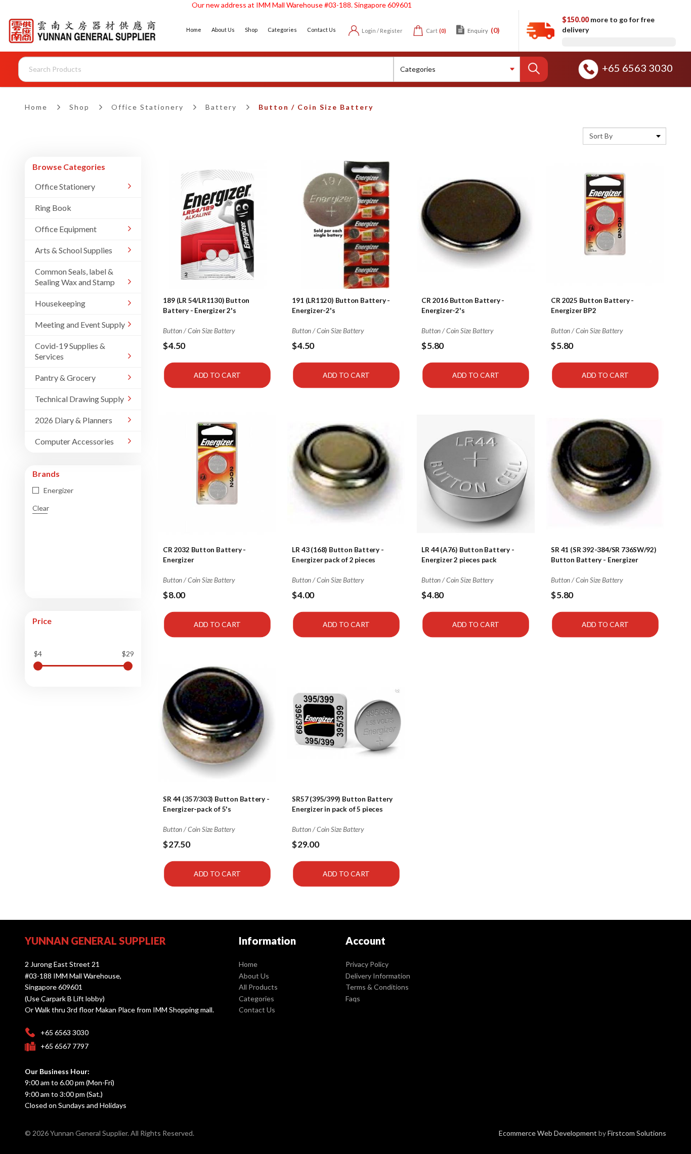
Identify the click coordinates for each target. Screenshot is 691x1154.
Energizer (57, 490)
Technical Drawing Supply (79, 399)
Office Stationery (147, 107)
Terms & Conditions (377, 987)
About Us (254, 975)
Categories (256, 998)
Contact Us (257, 1009)
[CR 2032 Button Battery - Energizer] (217, 474)
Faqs (353, 998)
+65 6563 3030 (637, 68)
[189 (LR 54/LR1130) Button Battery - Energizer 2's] (217, 224)
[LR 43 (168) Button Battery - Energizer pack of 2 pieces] (346, 474)
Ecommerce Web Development (548, 1133)
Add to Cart (217, 375)
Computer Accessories (74, 441)
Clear (40, 508)
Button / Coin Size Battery (315, 107)
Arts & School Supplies (73, 250)
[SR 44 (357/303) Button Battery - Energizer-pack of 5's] (217, 723)
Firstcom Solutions (637, 1133)
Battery (221, 107)
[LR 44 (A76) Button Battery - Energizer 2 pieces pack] (476, 474)
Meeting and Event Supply (80, 324)
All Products (258, 987)
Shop (79, 107)
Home (36, 107)
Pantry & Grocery (65, 377)
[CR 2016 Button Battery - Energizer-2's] (476, 224)
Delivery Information (378, 975)
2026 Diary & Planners (73, 420)
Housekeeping (60, 303)
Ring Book (53, 207)
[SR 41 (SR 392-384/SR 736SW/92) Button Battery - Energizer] (605, 474)
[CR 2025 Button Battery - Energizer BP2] (605, 224)
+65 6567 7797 (64, 1046)
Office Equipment (66, 229)
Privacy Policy (367, 964)
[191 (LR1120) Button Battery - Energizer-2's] (346, 224)
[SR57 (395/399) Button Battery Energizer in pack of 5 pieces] (346, 723)
